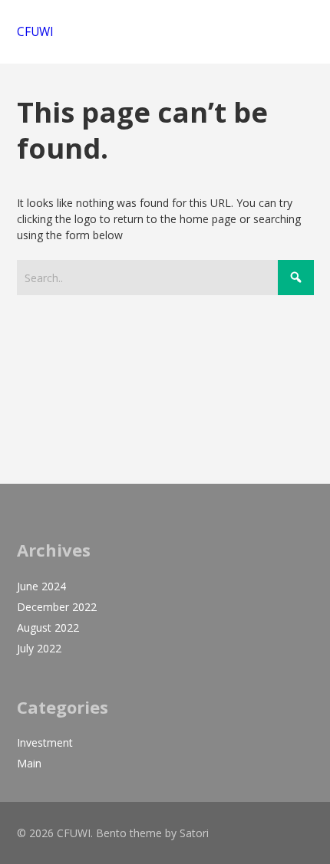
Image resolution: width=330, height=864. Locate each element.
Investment (45, 742)
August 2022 (48, 627)
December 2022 (57, 607)
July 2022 (39, 648)
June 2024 (41, 586)
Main (29, 763)
